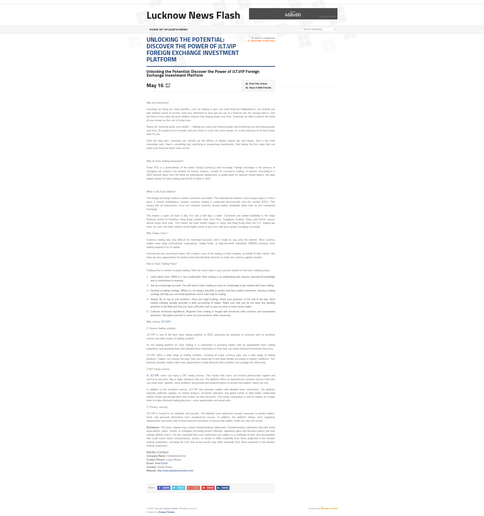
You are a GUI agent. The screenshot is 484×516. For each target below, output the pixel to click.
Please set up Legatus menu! (169, 29)
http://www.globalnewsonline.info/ (175, 470)
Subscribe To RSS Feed (263, 41)
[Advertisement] (307, 59)
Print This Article (258, 83)
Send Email (161, 463)
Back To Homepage (265, 38)
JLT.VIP (165, 321)
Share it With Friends (260, 87)
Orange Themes (167, 512)
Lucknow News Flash (193, 15)
